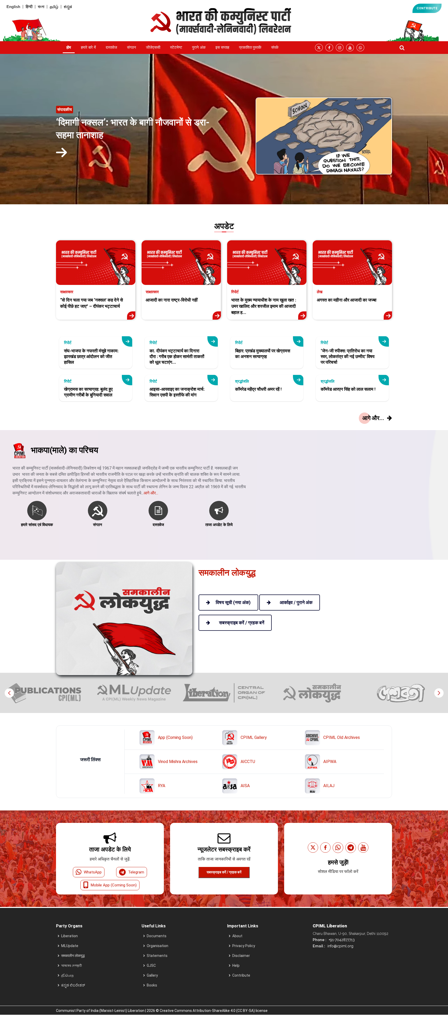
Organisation (157, 946)
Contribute (241, 975)
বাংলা (41, 6)
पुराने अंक (199, 47)
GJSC (151, 965)
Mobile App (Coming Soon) (114, 885)
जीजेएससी (153, 47)
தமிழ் (54, 6)
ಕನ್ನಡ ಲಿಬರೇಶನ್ (73, 985)
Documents (156, 936)
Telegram (136, 872)
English (13, 6)
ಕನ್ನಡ (68, 6)
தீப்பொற (67, 975)
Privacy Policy (243, 946)
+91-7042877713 (341, 940)
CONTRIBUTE (427, 8)
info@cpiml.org (339, 946)
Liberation (69, 936)
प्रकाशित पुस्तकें (250, 47)
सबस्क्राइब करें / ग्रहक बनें (224, 872)
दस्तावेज (111, 47)
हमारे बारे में (88, 47)
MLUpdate (69, 946)
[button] (438, 693)
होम (68, 47)
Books (152, 985)
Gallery (152, 975)
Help (236, 965)
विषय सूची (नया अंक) (233, 602)
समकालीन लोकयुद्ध (73, 955)
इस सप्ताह (222, 47)
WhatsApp (93, 872)
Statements (157, 955)
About (237, 936)
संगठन (131, 47)
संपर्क (274, 47)
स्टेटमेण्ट (176, 47)
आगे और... (151, 493)
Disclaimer (241, 955)
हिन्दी (29, 6)
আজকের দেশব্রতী (71, 965)
